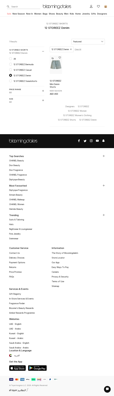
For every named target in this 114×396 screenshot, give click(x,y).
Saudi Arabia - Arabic (19, 347)
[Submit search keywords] (8, 7)
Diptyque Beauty (17, 179)
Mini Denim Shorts (55, 85)
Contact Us (14, 253)
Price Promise (15, 272)
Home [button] (78, 14)
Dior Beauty (14, 165)
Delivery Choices (16, 258)
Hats (11, 224)
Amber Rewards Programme (22, 313)
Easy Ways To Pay (60, 267)
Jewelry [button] (86, 14)
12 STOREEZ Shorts (57, 23)
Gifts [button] (93, 14)
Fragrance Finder (17, 303)
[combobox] (88, 41)
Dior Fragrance (16, 170)
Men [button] (66, 14)
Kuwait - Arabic (16, 338)
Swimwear (13, 238)
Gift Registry (15, 294)
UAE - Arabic (15, 329)
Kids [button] (72, 14)
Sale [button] (9, 14)
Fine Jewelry (15, 234)
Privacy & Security (60, 276)
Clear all (78, 49)
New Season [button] (19, 14)
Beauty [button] (59, 14)
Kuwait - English (16, 333)
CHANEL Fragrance (18, 175)
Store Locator (58, 258)
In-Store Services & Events (21, 298)
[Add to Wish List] (60, 58)
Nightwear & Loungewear (20, 229)
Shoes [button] (52, 14)
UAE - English (15, 324)
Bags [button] (45, 14)
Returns (12, 267)
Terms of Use (58, 281)
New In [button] (29, 14)
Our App (56, 262)
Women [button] (37, 14)
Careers (55, 272)
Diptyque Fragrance (18, 190)
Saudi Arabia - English (19, 343)
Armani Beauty (16, 195)
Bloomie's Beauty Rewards (21, 308)
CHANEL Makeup (17, 199)
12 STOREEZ (55, 81)
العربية (17, 355)
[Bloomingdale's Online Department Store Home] (57, 6)
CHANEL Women (16, 204)
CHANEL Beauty (16, 160)
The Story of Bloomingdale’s (65, 253)
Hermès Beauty (16, 209)
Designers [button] (102, 14)
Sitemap (55, 286)
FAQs (11, 276)
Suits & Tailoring (16, 219)
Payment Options (17, 262)
